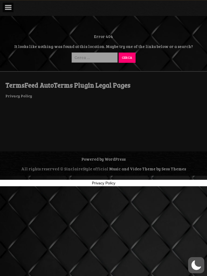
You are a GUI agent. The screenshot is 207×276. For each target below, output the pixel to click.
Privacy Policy (18, 95)
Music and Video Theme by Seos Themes (147, 168)
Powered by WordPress (103, 159)
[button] (196, 265)
